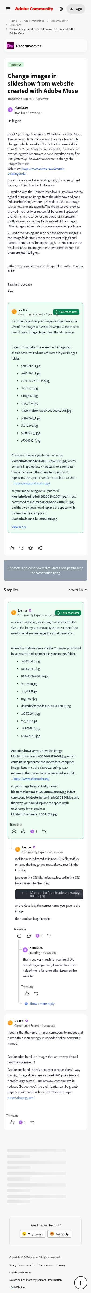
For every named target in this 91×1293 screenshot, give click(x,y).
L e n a (22, 309)
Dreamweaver (59, 20)
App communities (34, 20)
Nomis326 (21, 107)
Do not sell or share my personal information (35, 1280)
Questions (15, 25)
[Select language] (61, 9)
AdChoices (20, 1287)
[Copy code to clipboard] (78, 893)
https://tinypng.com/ (21, 1097)
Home (13, 20)
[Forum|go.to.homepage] (34, 9)
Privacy (61, 1265)
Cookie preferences (20, 1272)
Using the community (22, 1265)
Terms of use (45, 1265)
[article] (45, 720)
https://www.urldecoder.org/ (32, 483)
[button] (8, 10)
